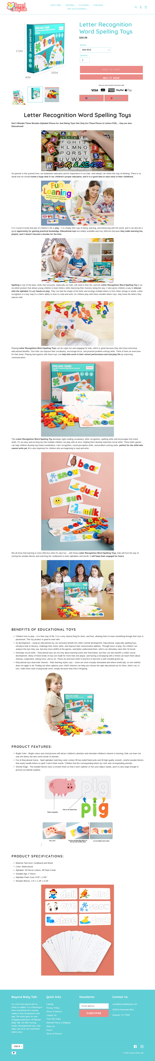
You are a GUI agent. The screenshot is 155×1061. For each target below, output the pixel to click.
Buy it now (111, 77)
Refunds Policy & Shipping (58, 1023)
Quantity (84, 55)
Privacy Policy (52, 1008)
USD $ (17, 1046)
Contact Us (51, 1015)
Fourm (49, 1030)
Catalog (49, 1004)
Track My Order (53, 1019)
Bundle (83, 45)
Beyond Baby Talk (136, 1053)
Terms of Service (54, 1011)
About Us (50, 1026)
